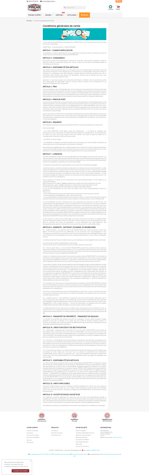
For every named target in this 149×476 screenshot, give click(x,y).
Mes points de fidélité (33, 437)
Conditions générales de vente (85, 433)
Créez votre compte (33, 435)
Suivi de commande (32, 430)
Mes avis (29, 440)
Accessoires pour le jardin (61, 454)
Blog (119, 1)
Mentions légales (81, 430)
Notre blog (79, 444)
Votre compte (32, 427)
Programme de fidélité (82, 439)
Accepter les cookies (20, 471)
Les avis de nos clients (82, 446)
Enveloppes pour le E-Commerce (40, 454)
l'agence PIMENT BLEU (93, 450)
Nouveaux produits (57, 433)
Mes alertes (30, 442)
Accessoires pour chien (79, 454)
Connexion (30, 433)
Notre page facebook (82, 442)
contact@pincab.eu (48, 1)
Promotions (54, 430)
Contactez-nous (56, 435)
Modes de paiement (82, 437)
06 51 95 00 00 (33, 1)
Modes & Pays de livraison (83, 435)
